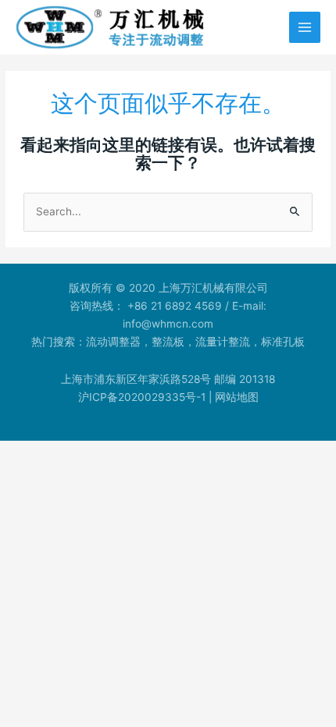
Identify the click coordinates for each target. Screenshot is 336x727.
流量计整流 (222, 341)
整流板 (168, 341)
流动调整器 (113, 341)
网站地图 (237, 397)
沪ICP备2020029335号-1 (142, 397)
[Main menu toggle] (305, 28)
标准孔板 (283, 341)
